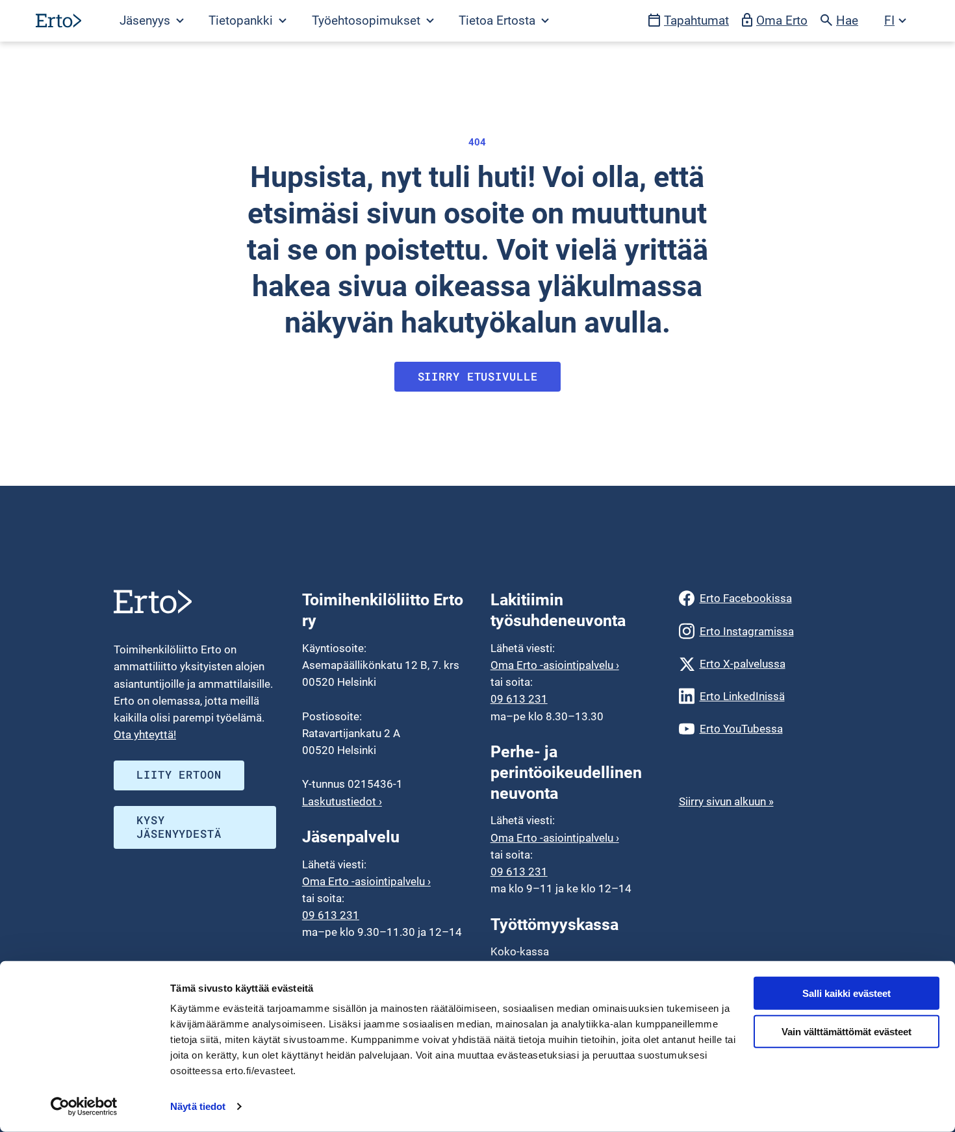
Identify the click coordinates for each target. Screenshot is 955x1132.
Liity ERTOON (178, 774)
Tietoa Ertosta (499, 20)
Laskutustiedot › (342, 801)
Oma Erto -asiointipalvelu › (366, 881)
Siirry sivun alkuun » (726, 801)
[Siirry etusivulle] (58, 20)
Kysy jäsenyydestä (178, 826)
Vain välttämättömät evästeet (846, 1031)
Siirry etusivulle (478, 376)
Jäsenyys (146, 20)
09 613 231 (330, 915)
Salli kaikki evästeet (846, 993)
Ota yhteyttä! (145, 734)
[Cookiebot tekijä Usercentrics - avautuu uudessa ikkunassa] (84, 1106)
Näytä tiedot (197, 1106)
